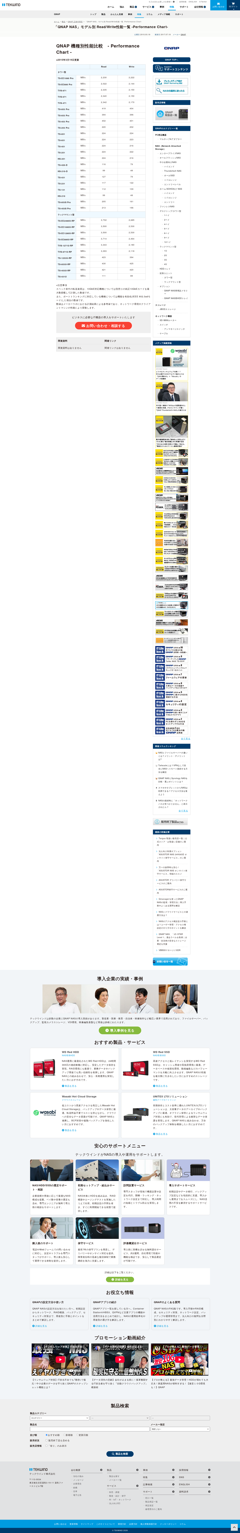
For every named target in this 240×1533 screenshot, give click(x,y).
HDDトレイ (165, 268)
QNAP (183, 34)
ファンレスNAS (167, 206)
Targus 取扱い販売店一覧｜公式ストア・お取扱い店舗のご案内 (172, 841)
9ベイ (167, 237)
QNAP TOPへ (171, 59)
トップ (93, 14)
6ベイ (167, 228)
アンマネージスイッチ (174, 329)
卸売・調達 (114, 1492)
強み (122, 6)
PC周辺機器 (161, 134)
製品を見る (71, 1085)
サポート (184, 6)
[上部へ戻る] (234, 1527)
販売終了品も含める (59, 1440)
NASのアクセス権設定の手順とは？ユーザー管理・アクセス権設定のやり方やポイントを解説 (172, 924)
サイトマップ (87, 1523)
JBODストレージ (168, 309)
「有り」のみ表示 (57, 1445)
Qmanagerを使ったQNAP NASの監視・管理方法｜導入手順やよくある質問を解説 (171, 902)
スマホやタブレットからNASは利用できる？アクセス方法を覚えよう (173, 791)
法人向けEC (114, 1503)
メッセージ (78, 1479)
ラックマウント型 (168, 246)
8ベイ (167, 233)
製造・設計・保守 (117, 1495)
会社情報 (198, 6)
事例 (162, 6)
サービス (146, 6)
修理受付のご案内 (153, 1509)
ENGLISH (193, 1)
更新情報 (74, 1523)
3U (165, 259)
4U (165, 264)
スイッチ (164, 324)
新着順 (69, 1435)
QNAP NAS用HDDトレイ (176, 298)
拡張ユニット (166, 273)
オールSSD (169, 175)
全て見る (185, 738)
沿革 (75, 1491)
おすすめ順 (54, 1435)
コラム (149, 14)
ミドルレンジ (170, 179)
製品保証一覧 (151, 1501)
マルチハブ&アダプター (171, 139)
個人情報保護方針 (148, 1523)
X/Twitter (203, 1)
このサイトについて (105, 1523)
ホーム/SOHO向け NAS (171, 188)
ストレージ (160, 305)
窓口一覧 (149, 1497)
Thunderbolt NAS (172, 170)
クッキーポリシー (168, 1523)
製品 (132, 6)
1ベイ (167, 215)
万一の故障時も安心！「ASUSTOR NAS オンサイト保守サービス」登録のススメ (172, 870)
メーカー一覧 (115, 1479)
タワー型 (168, 277)
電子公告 (77, 1495)
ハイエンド (169, 166)
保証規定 (149, 1505)
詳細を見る (121, 1279)
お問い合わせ (218, 6)
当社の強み (78, 1476)
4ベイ (167, 224)
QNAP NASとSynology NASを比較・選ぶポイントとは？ (173, 780)
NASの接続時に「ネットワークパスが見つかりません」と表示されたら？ (173, 804)
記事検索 (147, 1484)
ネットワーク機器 (163, 316)
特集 (172, 6)
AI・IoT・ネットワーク (120, 1499)
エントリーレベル (172, 184)
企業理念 (77, 1483)
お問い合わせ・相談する (105, 325)
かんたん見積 (117, 14)
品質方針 (133, 1523)
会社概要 (75, 1470)
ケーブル (164, 333)
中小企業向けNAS (168, 162)
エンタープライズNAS (170, 153)
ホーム (111, 6)
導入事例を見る (122, 1030)
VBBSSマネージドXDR (170, 950)
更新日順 (83, 1435)
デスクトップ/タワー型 (170, 211)
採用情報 (183, 1)
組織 (75, 1487)
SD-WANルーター (168, 320)
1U (165, 250)
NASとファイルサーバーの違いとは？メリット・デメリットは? (173, 756)
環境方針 (122, 1523)
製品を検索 (122, 1453)
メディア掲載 (164, 14)
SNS (181, 1477)
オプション (165, 286)
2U (165, 255)
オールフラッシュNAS (170, 157)
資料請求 (183, 1491)
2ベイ (167, 219)
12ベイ (167, 242)
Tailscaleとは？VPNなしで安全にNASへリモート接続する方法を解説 (173, 768)
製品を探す (114, 1476)
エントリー (169, 202)
